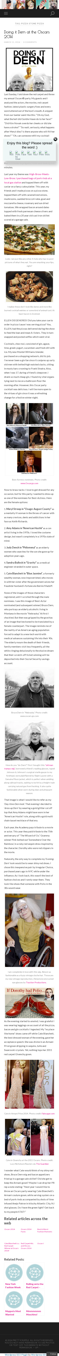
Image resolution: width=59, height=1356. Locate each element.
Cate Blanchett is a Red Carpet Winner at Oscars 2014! (11, 1247)
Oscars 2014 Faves (26, 1230)
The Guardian (42, 1164)
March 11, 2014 (12, 42)
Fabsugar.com (48, 1113)
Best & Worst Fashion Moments (44, 1230)
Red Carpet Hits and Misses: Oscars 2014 (27, 1245)
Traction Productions (36, 982)
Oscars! (40, 1243)
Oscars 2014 (9, 1229)
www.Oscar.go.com (29, 483)
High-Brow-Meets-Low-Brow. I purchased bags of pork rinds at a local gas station (28, 178)
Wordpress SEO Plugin (16, 1354)
